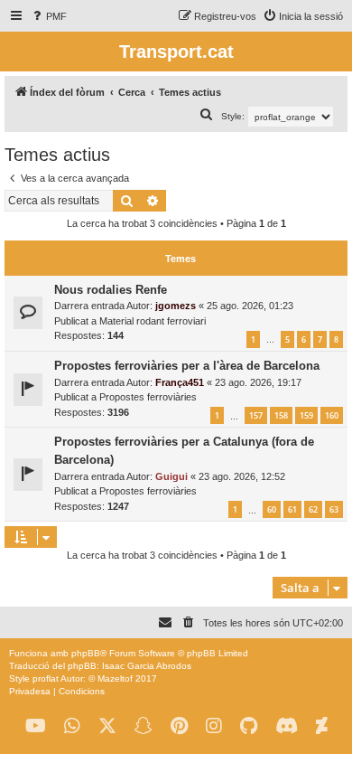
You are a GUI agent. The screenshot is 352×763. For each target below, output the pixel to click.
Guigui (171, 476)
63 (333, 509)
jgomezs (175, 305)
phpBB (85, 653)
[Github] (249, 726)
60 (271, 509)
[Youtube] (36, 726)
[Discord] (286, 726)
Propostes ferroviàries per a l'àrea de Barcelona (187, 365)
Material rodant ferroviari (152, 321)
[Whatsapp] (72, 726)
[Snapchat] (143, 726)
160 (331, 415)
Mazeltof (115, 678)
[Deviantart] (321, 726)
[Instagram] (214, 726)
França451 (179, 382)
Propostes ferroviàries (148, 396)
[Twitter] (107, 726)
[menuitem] (48, 16)
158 (281, 415)
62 (313, 509)
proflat (45, 678)
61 (292, 509)
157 (256, 415)
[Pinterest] (179, 726)
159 (306, 415)
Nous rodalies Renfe (110, 290)
